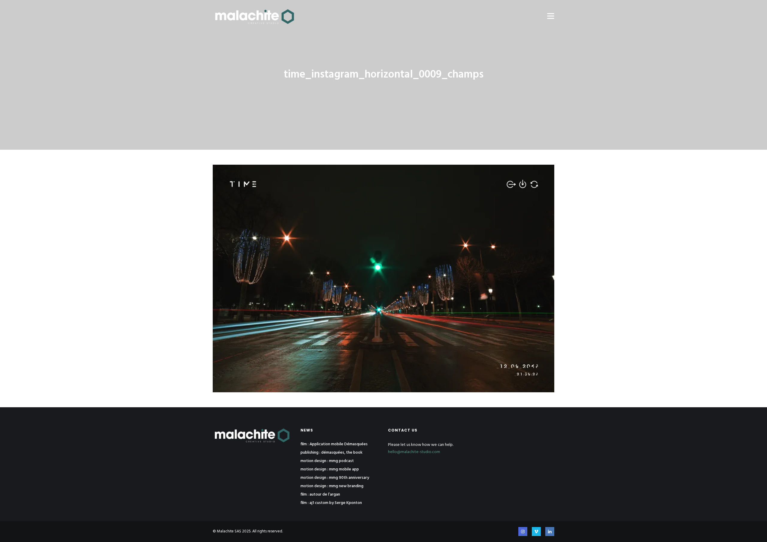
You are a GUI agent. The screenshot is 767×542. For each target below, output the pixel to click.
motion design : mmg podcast (327, 461)
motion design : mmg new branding (332, 486)
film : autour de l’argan (320, 495)
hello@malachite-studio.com (414, 452)
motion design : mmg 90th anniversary (335, 478)
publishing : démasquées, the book (332, 453)
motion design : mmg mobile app (330, 470)
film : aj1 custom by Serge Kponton (331, 503)
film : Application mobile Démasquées (334, 444)
